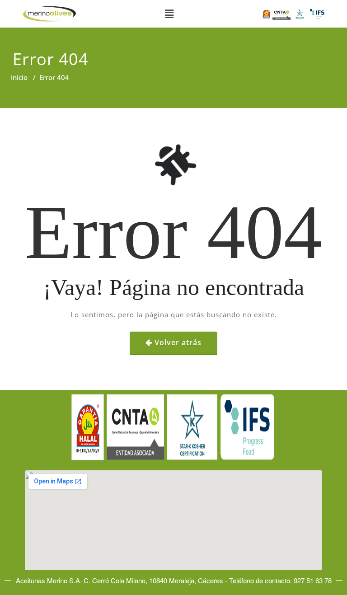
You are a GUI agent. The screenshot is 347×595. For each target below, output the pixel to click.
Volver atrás (178, 342)
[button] (169, 13)
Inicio (19, 77)
